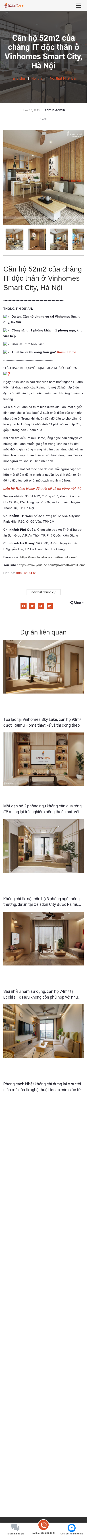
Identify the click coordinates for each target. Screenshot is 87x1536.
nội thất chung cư (43, 592)
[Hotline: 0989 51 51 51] (43, 1525)
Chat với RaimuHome (71, 1533)
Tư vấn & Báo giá (15, 1533)
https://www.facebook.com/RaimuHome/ (48, 557)
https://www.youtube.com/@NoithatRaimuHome (52, 565)
